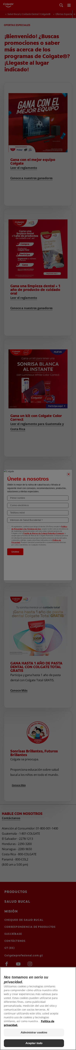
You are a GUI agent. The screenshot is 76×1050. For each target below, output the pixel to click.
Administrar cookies (34, 1032)
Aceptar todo (34, 1043)
